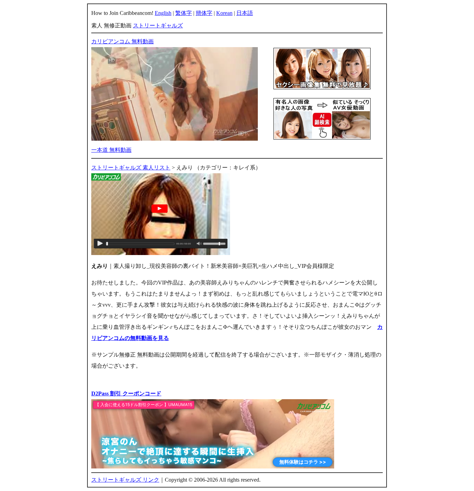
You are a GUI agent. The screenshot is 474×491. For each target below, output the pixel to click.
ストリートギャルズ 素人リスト (130, 167)
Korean (224, 13)
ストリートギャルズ (158, 25)
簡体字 (204, 13)
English (163, 13)
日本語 (244, 13)
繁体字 (183, 13)
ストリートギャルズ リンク (125, 480)
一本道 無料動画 (111, 150)
